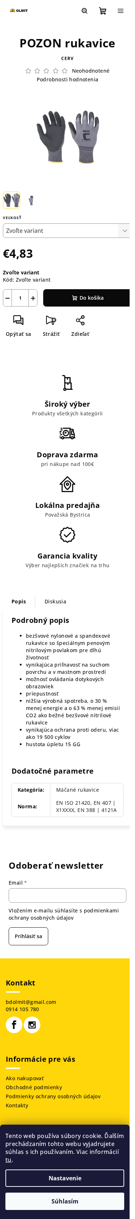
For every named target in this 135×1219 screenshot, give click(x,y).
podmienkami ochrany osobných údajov (64, 914)
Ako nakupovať (25, 1078)
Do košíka (92, 297)
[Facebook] (14, 1025)
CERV (67, 58)
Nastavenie (65, 1178)
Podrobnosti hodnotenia (68, 79)
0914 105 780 (22, 1009)
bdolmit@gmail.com (31, 1001)
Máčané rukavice (77, 789)
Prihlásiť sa (28, 936)
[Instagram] (32, 1025)
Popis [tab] (19, 601)
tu (8, 1160)
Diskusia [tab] (55, 601)
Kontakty (17, 1105)
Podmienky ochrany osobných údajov (53, 1096)
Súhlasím (64, 1201)
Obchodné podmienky (34, 1087)
